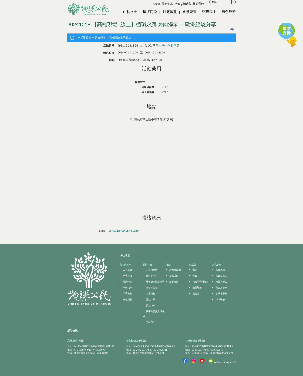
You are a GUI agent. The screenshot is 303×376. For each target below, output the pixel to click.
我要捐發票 (221, 287)
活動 (177, 3)
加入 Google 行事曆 (168, 45)
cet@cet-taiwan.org (225, 362)
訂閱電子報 (221, 293)
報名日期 (109, 52)
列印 (232, 29)
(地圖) (81, 340)
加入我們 (216, 264)
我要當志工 (221, 275)
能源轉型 (170, 12)
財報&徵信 (151, 287)
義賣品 (196, 293)
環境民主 (209, 12)
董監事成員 (151, 275)
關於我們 (198, 3)
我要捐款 (220, 269)
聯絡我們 (150, 321)
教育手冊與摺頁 (200, 281)
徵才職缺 (220, 299)
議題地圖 (197, 287)
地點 (112, 60)
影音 (195, 275)
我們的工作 (125, 264)
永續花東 (190, 12)
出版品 (186, 3)
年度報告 (150, 293)
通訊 (195, 269)
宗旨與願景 (151, 269)
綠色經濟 (229, 12)
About (156, 3)
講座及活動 (175, 269)
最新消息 (167, 3)
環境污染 (150, 12)
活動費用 (151, 68)
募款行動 (150, 299)
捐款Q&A (151, 305)
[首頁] (88, 9)
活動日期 (109, 45)
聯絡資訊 (151, 217)
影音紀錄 (174, 281)
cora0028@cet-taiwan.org (124, 230)
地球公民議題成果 (155, 281)
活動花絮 (174, 275)
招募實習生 (221, 281)
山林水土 (130, 12)
